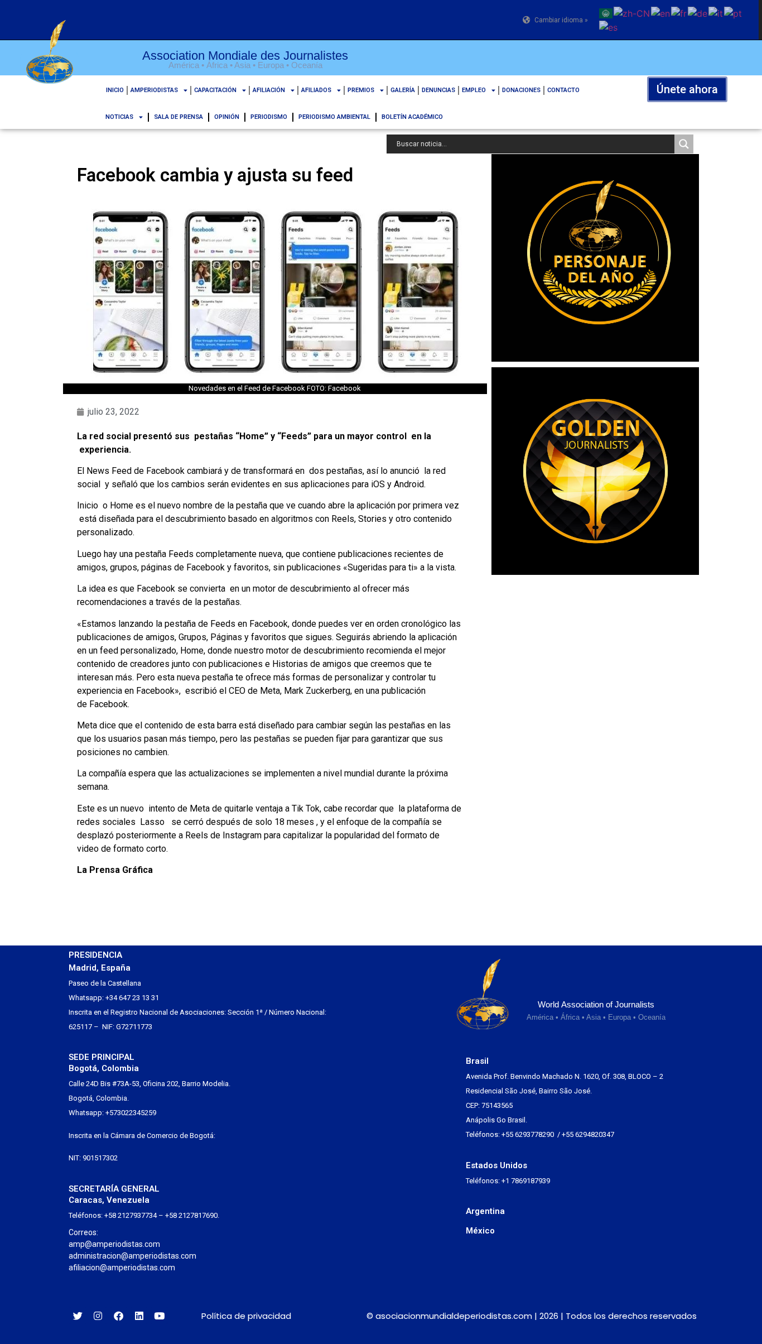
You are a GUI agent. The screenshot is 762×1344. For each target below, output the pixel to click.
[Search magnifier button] (683, 144)
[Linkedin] (139, 1315)
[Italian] (716, 12)
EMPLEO (474, 90)
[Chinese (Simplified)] (632, 12)
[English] (661, 12)
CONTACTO (563, 90)
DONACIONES (521, 90)
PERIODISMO (268, 117)
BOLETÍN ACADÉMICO (412, 117)
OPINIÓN (226, 117)
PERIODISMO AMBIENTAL (334, 117)
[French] (679, 12)
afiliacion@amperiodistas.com (122, 1267)
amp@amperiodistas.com (114, 1244)
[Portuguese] (733, 12)
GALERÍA (402, 90)
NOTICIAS (119, 117)
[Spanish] (609, 26)
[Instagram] (98, 1315)
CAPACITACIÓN (215, 90)
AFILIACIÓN (269, 90)
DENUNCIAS (438, 90)
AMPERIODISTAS (154, 90)
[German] (698, 12)
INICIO (115, 90)
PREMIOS (361, 90)
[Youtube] (159, 1315)
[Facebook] (118, 1315)
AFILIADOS (316, 90)
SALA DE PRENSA (178, 117)
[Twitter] (77, 1315)
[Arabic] (606, 12)
